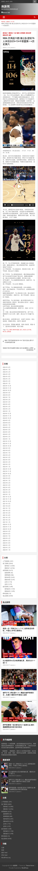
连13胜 (29, 329)
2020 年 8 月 (6, 534)
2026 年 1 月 (6, 383)
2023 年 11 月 (7, 443)
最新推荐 (6, 760)
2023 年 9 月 (6, 448)
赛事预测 (7, 575)
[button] (19, 127)
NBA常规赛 (16, 329)
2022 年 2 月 (6, 492)
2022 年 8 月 (6, 478)
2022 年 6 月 (6, 483)
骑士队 (5, 331)
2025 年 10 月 (7, 390)
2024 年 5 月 (6, 430)
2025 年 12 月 (7, 386)
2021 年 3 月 (6, 517)
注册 (2, 847)
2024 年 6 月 (6, 427)
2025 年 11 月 (7, 388)
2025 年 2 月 (6, 409)
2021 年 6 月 (6, 510)
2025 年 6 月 (6, 400)
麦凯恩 (9, 331)
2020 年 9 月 (6, 531)
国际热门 (11, 33)
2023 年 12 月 (7, 441)
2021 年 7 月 (6, 508)
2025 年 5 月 (6, 402)
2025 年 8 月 (6, 395)
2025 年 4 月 (6, 404)
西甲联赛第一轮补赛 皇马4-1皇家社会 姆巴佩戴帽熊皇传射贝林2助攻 (22, 788)
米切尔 (25, 329)
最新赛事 (7, 573)
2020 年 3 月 (6, 545)
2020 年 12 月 (7, 524)
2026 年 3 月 (6, 379)
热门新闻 (17, 33)
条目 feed (4, 852)
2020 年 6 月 (6, 538)
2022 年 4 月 (6, 487)
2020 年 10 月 (7, 529)
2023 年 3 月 (6, 462)
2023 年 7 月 (6, 453)
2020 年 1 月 (6, 550)
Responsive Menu (35, 1)
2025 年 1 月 (6, 411)
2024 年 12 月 (7, 413)
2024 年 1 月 (6, 439)
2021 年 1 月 (6, 522)
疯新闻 (5, 6)
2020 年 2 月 (6, 547)
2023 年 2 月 (6, 464)
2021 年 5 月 (6, 513)
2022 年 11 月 (7, 471)
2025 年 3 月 (6, 406)
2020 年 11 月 (7, 527)
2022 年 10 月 (7, 473)
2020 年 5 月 (6, 540)
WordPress (25, 868)
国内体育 (28, 33)
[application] (19, 127)
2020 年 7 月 (6, 536)
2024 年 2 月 (6, 436)
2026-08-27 (6, 633)
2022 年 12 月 (7, 469)
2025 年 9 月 (6, 393)
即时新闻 (5, 593)
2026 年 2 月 (6, 381)
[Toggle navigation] (3, 17)
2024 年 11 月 (7, 416)
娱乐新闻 (5, 586)
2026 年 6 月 (6, 372)
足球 (6, 582)
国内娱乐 (7, 589)
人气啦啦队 (6, 561)
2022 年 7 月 (6, 480)
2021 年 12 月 (7, 497)
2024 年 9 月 (6, 420)
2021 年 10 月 (7, 501)
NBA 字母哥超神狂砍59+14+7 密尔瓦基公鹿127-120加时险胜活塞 (19, 341)
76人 (7, 329)
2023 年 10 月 (7, 446)
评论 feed (4, 855)
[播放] (5, 146)
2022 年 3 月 (6, 490)
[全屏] (33, 146)
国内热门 (5, 33)
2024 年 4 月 (6, 432)
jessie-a (13, 47)
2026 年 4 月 (6, 376)
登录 (2, 850)
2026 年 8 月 (6, 367)
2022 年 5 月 (6, 485)
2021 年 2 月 (6, 520)
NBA (11, 329)
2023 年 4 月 (6, 460)
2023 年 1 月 (6, 467)
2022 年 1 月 (6, 494)
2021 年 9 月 (6, 504)
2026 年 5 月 (6, 374)
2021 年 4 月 (6, 515)
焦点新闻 (5, 596)
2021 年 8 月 (6, 506)
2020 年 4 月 (6, 543)
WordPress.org (5, 857)
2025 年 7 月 (6, 397)
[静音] (30, 146)
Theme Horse (30, 865)
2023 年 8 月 (6, 450)
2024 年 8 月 (6, 423)
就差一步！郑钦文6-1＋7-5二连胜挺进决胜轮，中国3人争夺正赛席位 (22, 764)
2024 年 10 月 (7, 418)
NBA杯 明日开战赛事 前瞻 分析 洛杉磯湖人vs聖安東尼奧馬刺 (18, 349)
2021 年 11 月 (7, 499)
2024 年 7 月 (6, 425)
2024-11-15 (6, 47)
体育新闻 (22, 33)
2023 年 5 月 (6, 457)
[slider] (17, 146)
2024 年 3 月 (6, 434)
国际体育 (5, 35)
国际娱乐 (7, 591)
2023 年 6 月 (6, 455)
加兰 (21, 329)
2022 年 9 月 (6, 476)
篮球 (10, 35)
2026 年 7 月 (6, 369)
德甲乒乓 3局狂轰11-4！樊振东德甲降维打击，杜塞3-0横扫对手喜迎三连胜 (23, 780)
